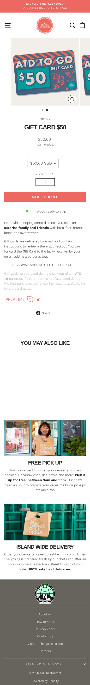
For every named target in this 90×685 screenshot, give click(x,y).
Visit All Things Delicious (45, 643)
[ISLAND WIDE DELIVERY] (45, 522)
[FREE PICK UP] (45, 438)
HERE (74, 265)
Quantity (45, 173)
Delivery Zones (45, 629)
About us (45, 614)
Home (44, 118)
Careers (45, 651)
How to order (45, 622)
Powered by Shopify (45, 681)
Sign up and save (44, 663)
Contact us (45, 636)
